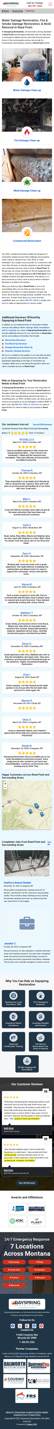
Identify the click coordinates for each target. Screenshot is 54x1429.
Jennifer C (10, 943)
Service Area (17, 11)
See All (49, 843)
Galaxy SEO (32, 1424)
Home (6, 11)
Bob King (8, 1170)
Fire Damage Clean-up (27, 140)
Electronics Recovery (15, 340)
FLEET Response (21, 1353)
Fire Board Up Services (16, 344)
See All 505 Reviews (42, 424)
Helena (14, 1277)
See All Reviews (27, 1183)
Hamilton (40, 1270)
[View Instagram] (27, 1326)
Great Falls (14, 1270)
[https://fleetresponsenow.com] (11, 5)
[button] (41, 814)
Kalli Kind (9, 1128)
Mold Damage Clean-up (27, 190)
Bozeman (14, 1262)
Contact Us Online (33, 1412)
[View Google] (19, 1326)
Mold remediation (41, 327)
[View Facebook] (12, 1326)
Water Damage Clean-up (27, 90)
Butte (40, 1262)
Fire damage (10, 330)
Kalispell (40, 1277)
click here (35, 404)
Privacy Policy (34, 1415)
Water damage (26, 327)
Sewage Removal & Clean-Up (19, 347)
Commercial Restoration (27, 240)
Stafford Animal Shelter (17, 882)
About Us (9, 1412)
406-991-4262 (35, 6)
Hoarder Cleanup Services (17, 351)
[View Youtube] (41, 1326)
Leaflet (12, 829)
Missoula (14, 1285)
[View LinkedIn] (34, 1326)
